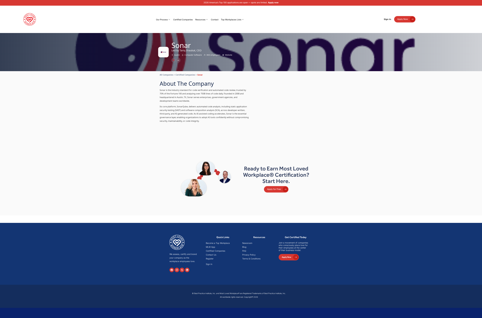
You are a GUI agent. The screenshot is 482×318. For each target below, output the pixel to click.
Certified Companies (183, 19)
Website (228, 55)
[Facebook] (171, 270)
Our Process (162, 19)
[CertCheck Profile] (173, 60)
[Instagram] (177, 270)
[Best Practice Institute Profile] (178, 60)
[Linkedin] (187, 270)
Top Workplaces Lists (231, 19)
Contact (214, 19)
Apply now (273, 2)
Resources (200, 19)
